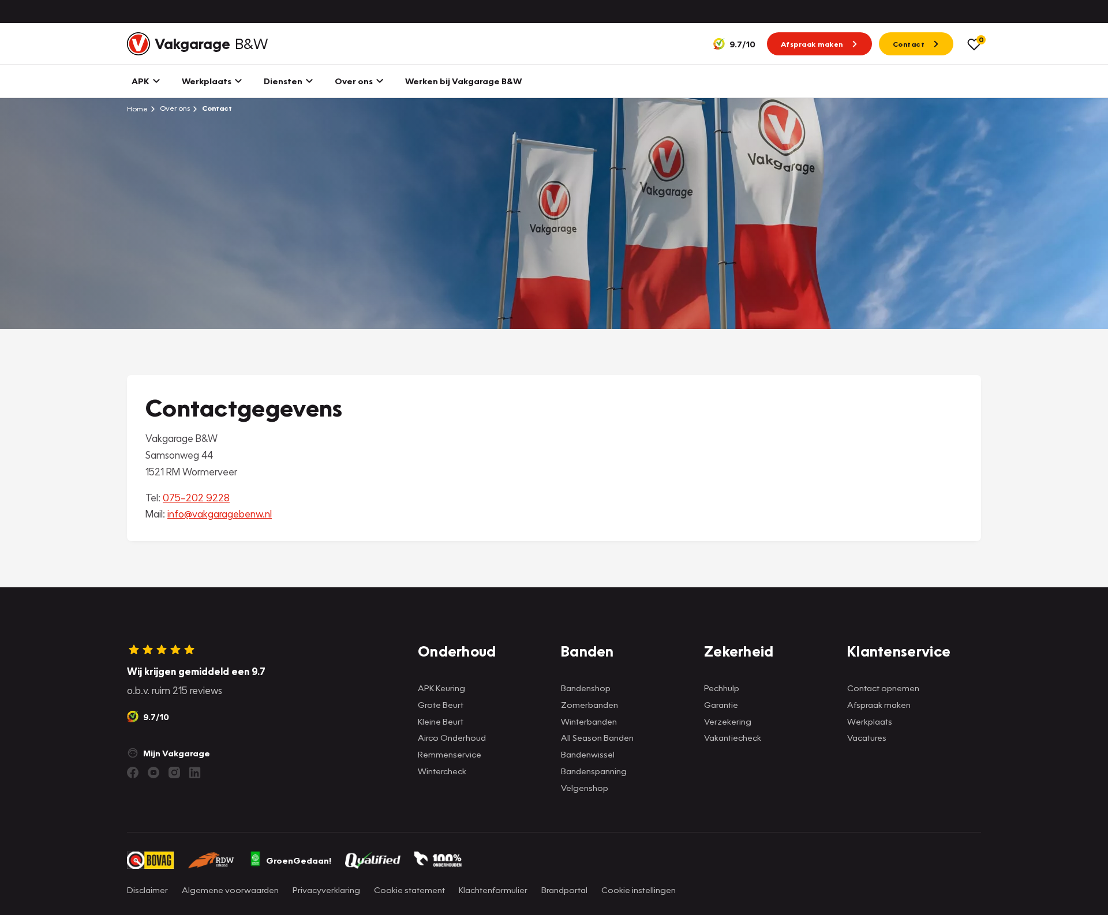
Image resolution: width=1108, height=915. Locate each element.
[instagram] (174, 772)
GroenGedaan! (298, 860)
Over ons (174, 108)
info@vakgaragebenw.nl (219, 514)
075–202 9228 (196, 498)
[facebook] (132, 772)
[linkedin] (195, 772)
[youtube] (153, 772)
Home (137, 108)
